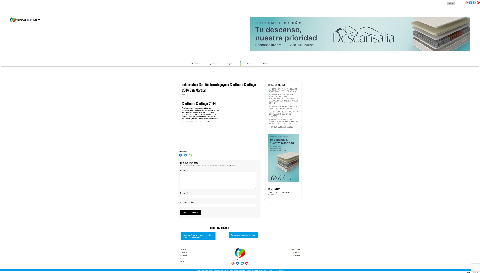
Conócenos (296, 249)
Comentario (185, 170)
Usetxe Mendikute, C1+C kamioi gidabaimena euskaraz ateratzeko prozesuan (283, 121)
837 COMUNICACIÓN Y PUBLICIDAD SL (272, 270)
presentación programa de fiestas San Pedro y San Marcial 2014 (197, 236)
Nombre (184, 193)
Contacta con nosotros (245, 270)
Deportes (212, 64)
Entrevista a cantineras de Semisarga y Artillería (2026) (283, 90)
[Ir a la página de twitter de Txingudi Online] (474, 4)
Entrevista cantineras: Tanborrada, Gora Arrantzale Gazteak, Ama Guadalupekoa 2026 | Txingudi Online (283, 98)
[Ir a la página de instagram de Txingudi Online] (467, 4)
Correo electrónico (188, 202)
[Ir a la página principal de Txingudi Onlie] (25, 22)
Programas (230, 64)
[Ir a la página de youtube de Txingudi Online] (478, 4)
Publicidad (296, 252)
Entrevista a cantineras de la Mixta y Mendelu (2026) (283, 107)
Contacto (297, 256)
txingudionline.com (207, 270)
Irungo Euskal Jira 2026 (281, 127)
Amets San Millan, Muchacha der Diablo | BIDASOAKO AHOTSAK (283, 114)
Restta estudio (475, 272)
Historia (264, 64)
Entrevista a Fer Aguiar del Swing (243, 235)
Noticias (195, 64)
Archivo (247, 64)
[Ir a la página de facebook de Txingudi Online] (471, 4)
